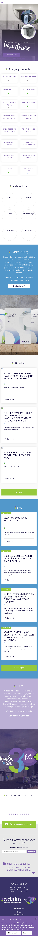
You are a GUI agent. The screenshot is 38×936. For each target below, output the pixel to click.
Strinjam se (26, 933)
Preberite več (9, 399)
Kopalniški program (28, 76)
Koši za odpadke (9, 89)
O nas (19, 912)
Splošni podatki (19, 914)
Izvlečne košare (9, 76)
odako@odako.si (22, 891)
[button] (9, 814)
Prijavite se (31, 851)
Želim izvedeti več (13, 933)
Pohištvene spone (28, 103)
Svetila (9, 168)
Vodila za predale (28, 89)
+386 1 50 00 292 (22, 889)
